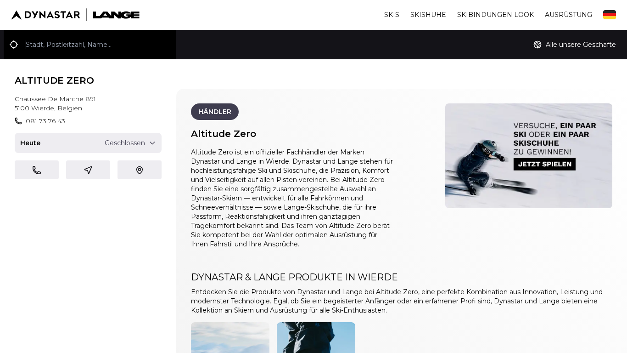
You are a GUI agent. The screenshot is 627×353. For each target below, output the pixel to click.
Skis (391, 15)
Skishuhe (428, 15)
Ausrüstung (568, 15)
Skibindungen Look (495, 15)
